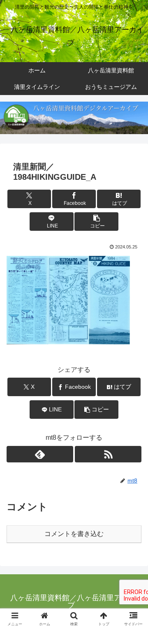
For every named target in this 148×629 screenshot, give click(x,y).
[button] (96, 221)
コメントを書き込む (74, 533)
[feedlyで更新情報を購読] (40, 454)
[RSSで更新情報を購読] (108, 454)
